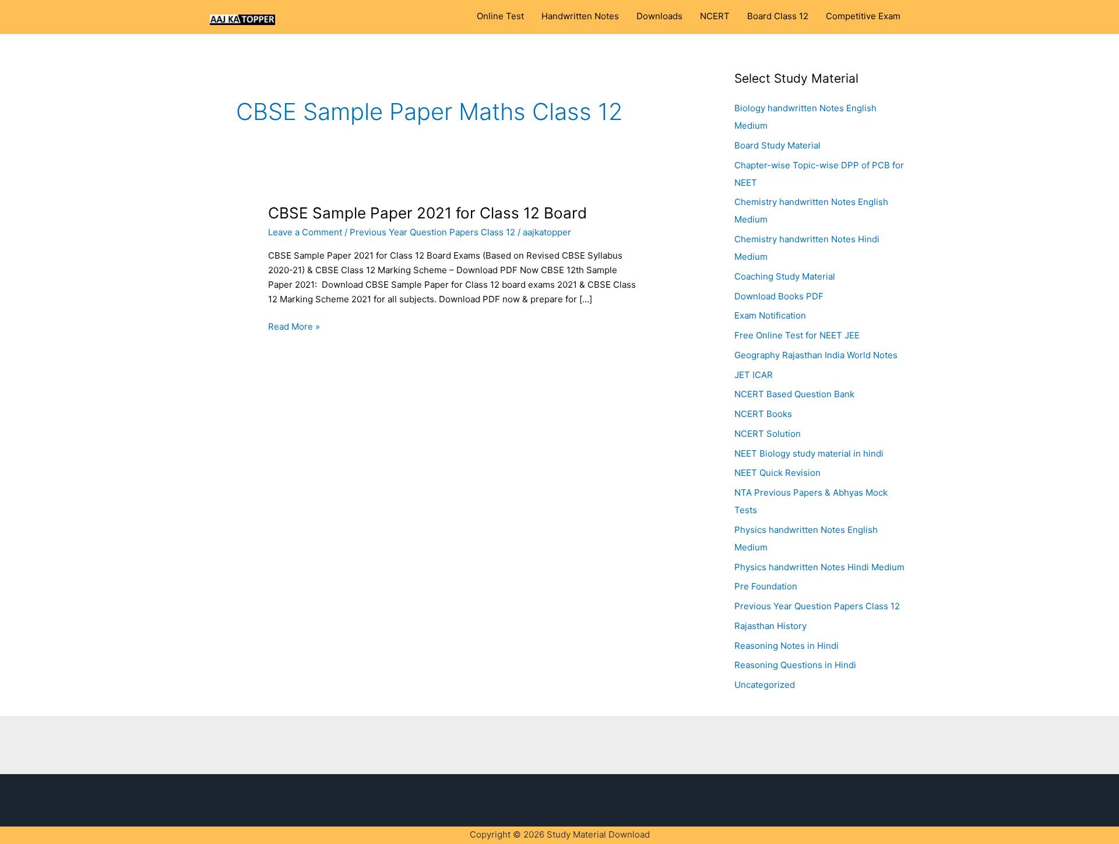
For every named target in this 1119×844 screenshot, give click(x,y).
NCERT (715, 16)
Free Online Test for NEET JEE (797, 335)
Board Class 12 (777, 16)
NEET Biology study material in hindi (809, 453)
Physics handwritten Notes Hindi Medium (819, 567)
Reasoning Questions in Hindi (795, 664)
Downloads (659, 16)
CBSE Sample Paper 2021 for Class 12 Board (427, 213)
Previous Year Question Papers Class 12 (432, 232)
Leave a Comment (305, 232)
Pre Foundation (765, 586)
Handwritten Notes (580, 16)
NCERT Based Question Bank (794, 394)
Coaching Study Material (784, 276)
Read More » (294, 326)
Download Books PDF (779, 296)
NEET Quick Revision (777, 472)
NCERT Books (763, 413)
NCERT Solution (767, 433)
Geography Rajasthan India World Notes (816, 355)
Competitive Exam (863, 16)
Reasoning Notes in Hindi (786, 645)
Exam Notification (770, 315)
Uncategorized (764, 684)
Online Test (500, 16)
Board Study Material (777, 145)
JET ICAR (753, 374)
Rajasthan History (770, 625)
